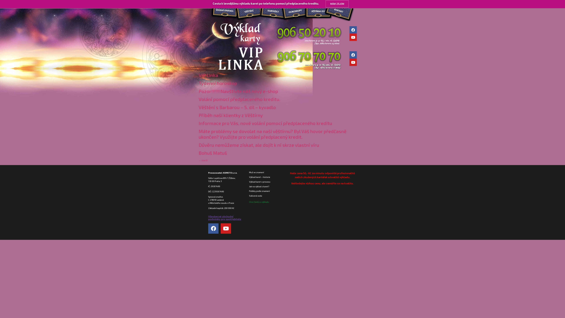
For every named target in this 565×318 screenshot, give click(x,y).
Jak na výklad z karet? (259, 186)
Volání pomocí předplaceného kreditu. (239, 99)
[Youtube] (353, 37)
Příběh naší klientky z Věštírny (231, 115)
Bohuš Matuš (213, 153)
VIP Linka (208, 75)
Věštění (249, 11)
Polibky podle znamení (259, 191)
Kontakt (343, 11)
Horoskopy (296, 11)
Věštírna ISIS (319, 11)
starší (203, 160)
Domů (223, 11)
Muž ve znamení (256, 172)
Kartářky (272, 11)
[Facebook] (353, 30)
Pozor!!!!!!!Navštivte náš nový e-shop (238, 91)
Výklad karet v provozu (259, 181)
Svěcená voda (255, 195)
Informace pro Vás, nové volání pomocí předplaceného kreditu (265, 123)
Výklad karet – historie (259, 177)
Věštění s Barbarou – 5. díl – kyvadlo (237, 107)
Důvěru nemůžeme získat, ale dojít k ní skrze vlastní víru (259, 145)
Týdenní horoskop (218, 83)
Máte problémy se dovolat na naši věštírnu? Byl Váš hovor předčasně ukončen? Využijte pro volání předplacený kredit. (272, 134)
